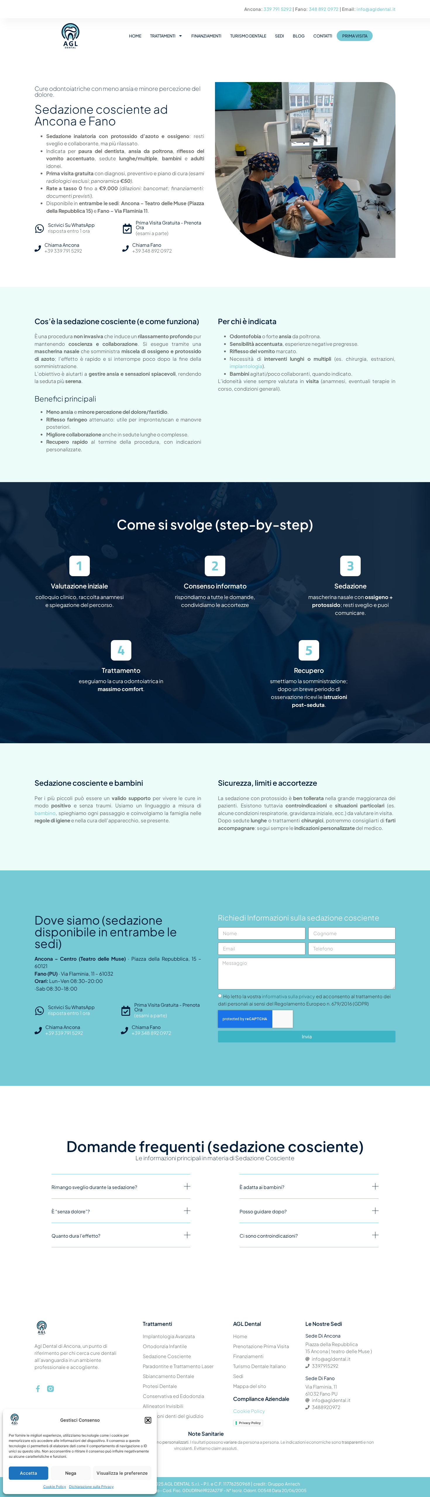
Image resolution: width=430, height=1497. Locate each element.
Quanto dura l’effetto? (75, 1236)
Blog (299, 35)
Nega (70, 1473)
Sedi (279, 35)
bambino (45, 813)
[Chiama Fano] (125, 248)
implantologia (246, 366)
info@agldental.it (376, 9)
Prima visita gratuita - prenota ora (168, 225)
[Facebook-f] (38, 1388)
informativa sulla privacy (288, 996)
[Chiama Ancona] (38, 248)
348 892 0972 (324, 9)
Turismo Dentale (248, 35)
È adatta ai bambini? (262, 1187)
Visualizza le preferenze (122, 1473)
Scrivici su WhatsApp (71, 225)
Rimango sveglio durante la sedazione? (94, 1187)
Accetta (28, 1473)
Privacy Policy (250, 1423)
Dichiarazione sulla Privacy (91, 1486)
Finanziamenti (206, 35)
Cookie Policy (54, 1486)
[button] (148, 1420)
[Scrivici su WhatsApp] (39, 229)
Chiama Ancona (61, 245)
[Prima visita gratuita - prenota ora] (127, 229)
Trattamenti (163, 35)
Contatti (322, 35)
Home (135, 35)
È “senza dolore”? (70, 1211)
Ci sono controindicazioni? (269, 1236)
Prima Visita (354, 35)
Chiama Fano (146, 245)
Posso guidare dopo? (263, 1211)
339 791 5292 (278, 9)
